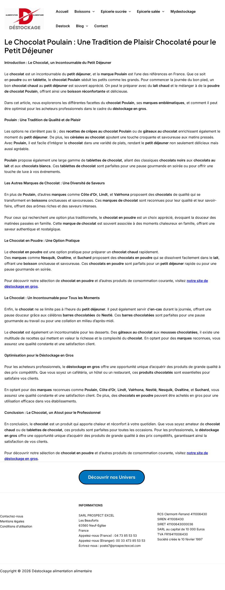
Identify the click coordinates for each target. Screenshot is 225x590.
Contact (101, 26)
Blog (80, 26)
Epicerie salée (148, 11)
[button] (92, 11)
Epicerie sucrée (114, 11)
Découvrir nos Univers (111, 477)
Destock (63, 26)
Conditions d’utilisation (16, 526)
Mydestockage (183, 11)
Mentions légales (12, 521)
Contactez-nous (11, 516)
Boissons (82, 11)
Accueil (62, 11)
